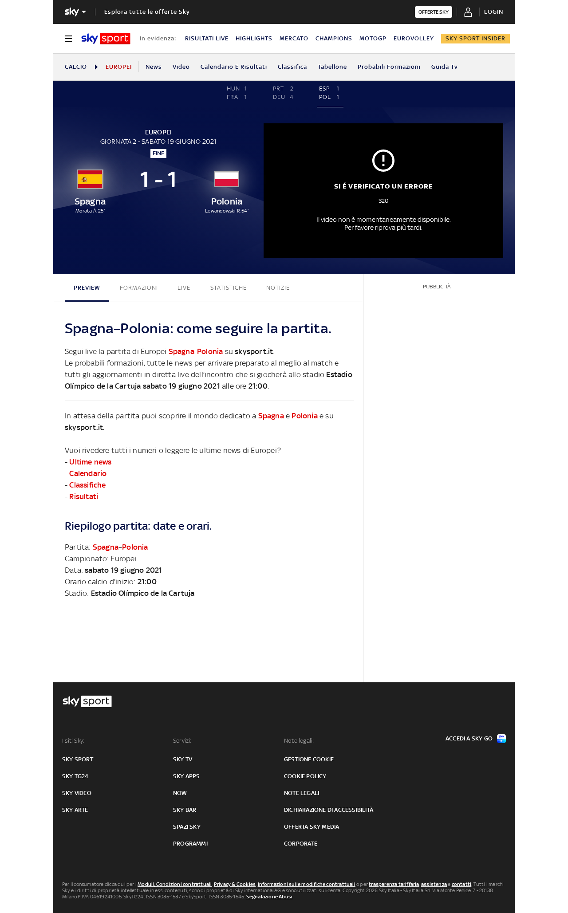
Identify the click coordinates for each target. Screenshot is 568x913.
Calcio (76, 66)
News (154, 66)
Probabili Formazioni (389, 66)
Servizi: (182, 740)
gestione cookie (309, 759)
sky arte (75, 810)
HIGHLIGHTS (254, 38)
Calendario (87, 473)
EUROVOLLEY (414, 38)
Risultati (83, 496)
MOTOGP (373, 38)
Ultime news (90, 461)
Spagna (181, 351)
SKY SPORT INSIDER (475, 38)
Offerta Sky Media (311, 826)
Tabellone (332, 66)
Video (181, 66)
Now (180, 793)
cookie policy (305, 776)
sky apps (186, 776)
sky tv (182, 759)
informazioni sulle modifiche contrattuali (306, 884)
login (493, 11)
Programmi (190, 843)
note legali (301, 793)
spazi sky (187, 826)
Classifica (292, 66)
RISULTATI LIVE (207, 38)
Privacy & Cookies (235, 884)
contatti (462, 884)
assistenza (434, 884)
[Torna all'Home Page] (106, 38)
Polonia (210, 351)
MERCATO (294, 38)
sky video (76, 793)
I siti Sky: (73, 740)
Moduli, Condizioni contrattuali (175, 884)
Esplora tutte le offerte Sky (147, 11)
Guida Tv (444, 66)
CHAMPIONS (334, 38)
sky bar (184, 810)
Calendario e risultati (234, 66)
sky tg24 (75, 776)
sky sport (77, 759)
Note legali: (299, 740)
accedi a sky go (469, 738)
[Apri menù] (68, 38)
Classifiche (87, 484)
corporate (300, 843)
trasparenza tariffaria (394, 884)
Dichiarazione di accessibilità (328, 810)
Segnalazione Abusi (269, 896)
